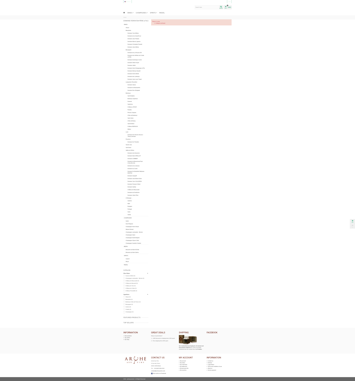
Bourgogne (128, 50)
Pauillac (130, 109)
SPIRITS (153, 13)
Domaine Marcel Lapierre (134, 41)
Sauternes (130, 104)
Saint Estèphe (131, 96)
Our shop (126, 339)
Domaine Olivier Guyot (133, 62)
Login (229, 1)
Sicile (129, 212)
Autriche (130, 200)
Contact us (210, 361)
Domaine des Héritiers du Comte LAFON (136, 56)
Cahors (128, 307)
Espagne (130, 206)
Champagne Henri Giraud (132, 226)
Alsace (127, 27)
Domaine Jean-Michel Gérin (135, 178)
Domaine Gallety (132, 187)
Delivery (209, 362)
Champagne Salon (130, 235)
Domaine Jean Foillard (133, 38)
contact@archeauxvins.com (158, 371)
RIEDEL (162, 13)
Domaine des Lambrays (134, 76)
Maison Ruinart (129, 229)
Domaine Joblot (132, 65)
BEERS (126, 246)
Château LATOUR (132, 107)
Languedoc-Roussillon (131, 82)
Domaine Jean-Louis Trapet (135, 79)
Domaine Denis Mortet (133, 73)
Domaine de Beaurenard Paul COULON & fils (135, 162)
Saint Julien (130, 118)
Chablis (128, 309)
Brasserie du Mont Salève (132, 252)
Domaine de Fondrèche (134, 192)
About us (209, 368)
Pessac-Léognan (132, 112)
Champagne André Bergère (133, 237)
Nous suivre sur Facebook (159, 373)
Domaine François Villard (134, 184)
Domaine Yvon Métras (133, 33)
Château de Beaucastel (133, 189)
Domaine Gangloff (132, 175)
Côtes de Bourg (131, 121)
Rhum (127, 261)
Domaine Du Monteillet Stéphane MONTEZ (136, 172)
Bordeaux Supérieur (133, 98)
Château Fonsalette (131, 290)
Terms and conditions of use (214, 366)
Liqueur (128, 258)
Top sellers (128, 322)
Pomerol (130, 101)
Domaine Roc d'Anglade (134, 90)
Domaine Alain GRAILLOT (134, 156)
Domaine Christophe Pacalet (135, 44)
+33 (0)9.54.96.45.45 (159, 368)
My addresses (183, 366)
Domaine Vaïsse (132, 84)
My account (182, 361)
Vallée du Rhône (130, 150)
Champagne (129, 312)
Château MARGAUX (133, 126)
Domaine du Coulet (132, 168)
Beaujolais (128, 30)
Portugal (130, 209)
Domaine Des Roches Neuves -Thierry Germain (135, 135)
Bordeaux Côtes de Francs (133, 302)
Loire (127, 132)
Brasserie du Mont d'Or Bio (132, 249)
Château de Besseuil (132, 283)
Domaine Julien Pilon (133, 195)
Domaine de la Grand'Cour (134, 36)
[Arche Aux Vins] (132, 7)
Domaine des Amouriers (134, 153)
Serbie (129, 214)
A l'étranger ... (129, 198)
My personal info (183, 368)
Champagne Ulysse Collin (132, 240)
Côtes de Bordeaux (132, 115)
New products (127, 336)
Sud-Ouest (128, 147)
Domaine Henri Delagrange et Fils (136, 68)
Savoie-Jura (129, 144)
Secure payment (211, 370)
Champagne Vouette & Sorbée (133, 243)
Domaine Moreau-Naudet (134, 71)
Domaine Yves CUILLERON (135, 181)
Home (124, 17)
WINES (129, 13)
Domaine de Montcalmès (134, 87)
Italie (129, 203)
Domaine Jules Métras (133, 47)
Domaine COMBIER (133, 158)
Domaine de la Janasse (134, 165)
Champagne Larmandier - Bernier (134, 232)
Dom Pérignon (129, 223)
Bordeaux (128, 93)
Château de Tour (131, 285)
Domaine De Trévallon (133, 142)
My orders (182, 362)
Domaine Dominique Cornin (135, 59)
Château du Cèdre (131, 288)
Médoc (129, 129)
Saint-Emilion (131, 123)
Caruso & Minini (130, 275)
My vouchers (182, 370)
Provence (128, 139)
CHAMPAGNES (141, 13)
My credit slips (183, 364)
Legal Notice (210, 364)
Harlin (127, 221)
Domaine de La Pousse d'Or (135, 52)
